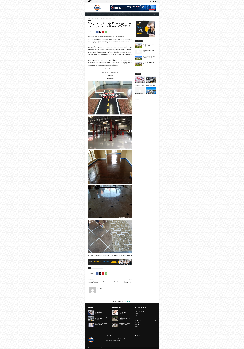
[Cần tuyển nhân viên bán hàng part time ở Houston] (140, 80)
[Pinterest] (103, 32)
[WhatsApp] (106, 32)
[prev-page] (136, 99)
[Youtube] (155, 1)
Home (89, 18)
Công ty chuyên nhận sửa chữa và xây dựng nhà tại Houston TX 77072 (122, 282)
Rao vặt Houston (113, 347)
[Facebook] (149, 1)
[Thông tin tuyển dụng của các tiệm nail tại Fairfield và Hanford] (138, 64)
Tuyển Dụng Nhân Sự (139, 82)
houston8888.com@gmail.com (117, 342)
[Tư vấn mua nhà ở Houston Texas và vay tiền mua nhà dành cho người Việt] (115, 312)
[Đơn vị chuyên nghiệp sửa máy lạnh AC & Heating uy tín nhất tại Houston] (91, 325)
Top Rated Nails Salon (139, 93)
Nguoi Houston (120, 347)
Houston (94, 347)
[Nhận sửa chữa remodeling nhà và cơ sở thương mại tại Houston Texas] (115, 325)
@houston (129, 301)
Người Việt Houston (105, 347)
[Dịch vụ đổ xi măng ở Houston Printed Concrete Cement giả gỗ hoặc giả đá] (115, 318)
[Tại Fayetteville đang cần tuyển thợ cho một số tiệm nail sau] (138, 58)
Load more (145, 68)
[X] (152, 1)
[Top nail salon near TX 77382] (138, 52)
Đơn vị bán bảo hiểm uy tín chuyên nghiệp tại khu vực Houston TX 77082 (98, 282)
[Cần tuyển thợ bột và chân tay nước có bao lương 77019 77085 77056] (151, 90)
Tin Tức (93, 18)
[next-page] (138, 99)
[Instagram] (150, 1)
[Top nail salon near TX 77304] (140, 90)
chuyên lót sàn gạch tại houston (97, 267)
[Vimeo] (153, 1)
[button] (154, 14)
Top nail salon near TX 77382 (148, 50)
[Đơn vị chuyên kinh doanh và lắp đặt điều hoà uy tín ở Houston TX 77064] (91, 312)
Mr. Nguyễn (99, 288)
